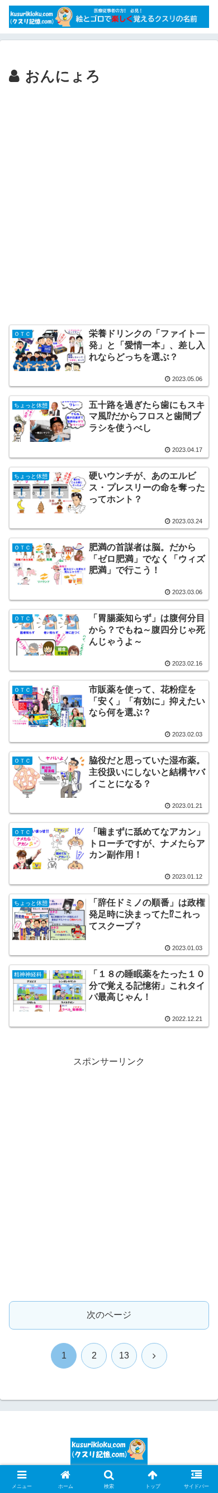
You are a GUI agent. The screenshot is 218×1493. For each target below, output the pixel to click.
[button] (196, 1370)
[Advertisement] (109, 203)
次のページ (109, 1314)
